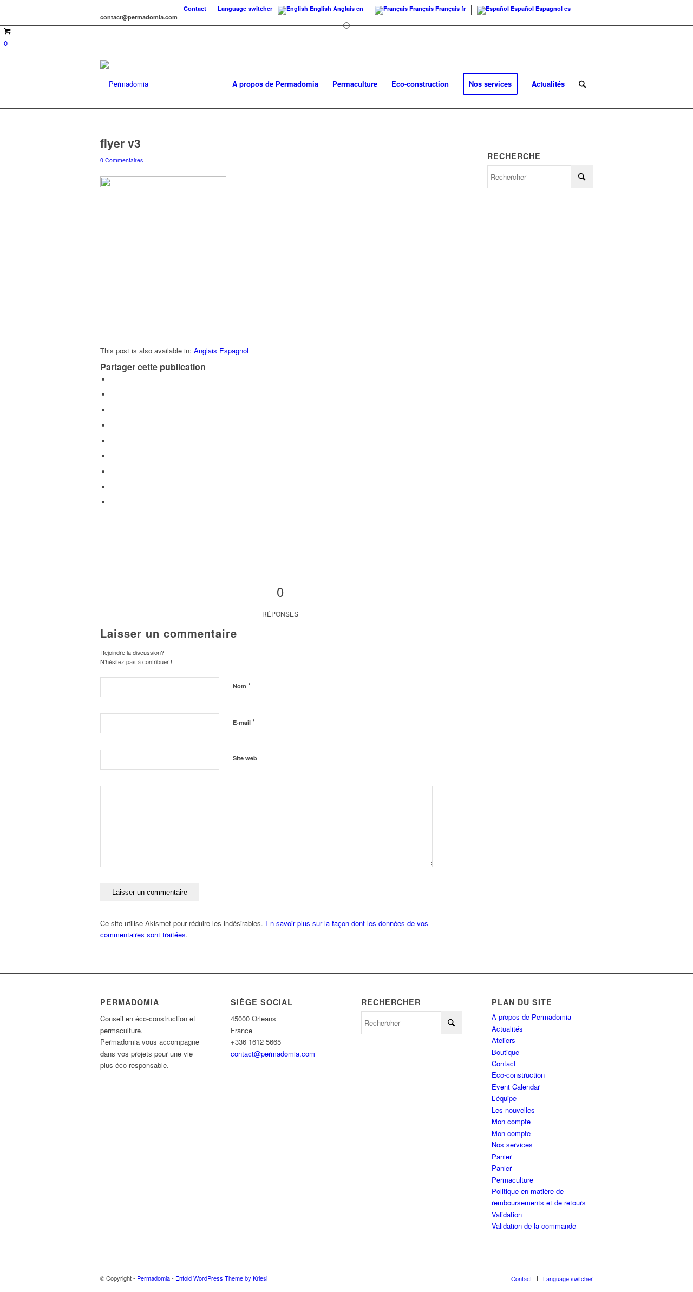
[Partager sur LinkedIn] (113, 441)
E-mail (244, 722)
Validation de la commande (534, 1226)
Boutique (505, 1052)
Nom (242, 685)
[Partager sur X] (113, 394)
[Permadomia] (124, 84)
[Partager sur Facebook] (113, 379)
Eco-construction (518, 1075)
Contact (195, 8)
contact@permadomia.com (273, 1053)
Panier (502, 1156)
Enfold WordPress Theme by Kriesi (221, 1278)
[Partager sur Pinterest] (113, 425)
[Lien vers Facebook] (585, 8)
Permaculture (512, 1180)
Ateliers (503, 1040)
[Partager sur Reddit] (113, 487)
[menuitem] (195, 8)
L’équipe (504, 1098)
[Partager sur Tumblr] (113, 456)
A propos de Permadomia (531, 1017)
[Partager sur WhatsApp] (113, 410)
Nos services (512, 1144)
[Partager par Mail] (113, 502)
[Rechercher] (582, 84)
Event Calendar (516, 1086)
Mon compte (511, 1121)
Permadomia (153, 1278)
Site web (245, 758)
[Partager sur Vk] (113, 472)
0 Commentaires (121, 160)
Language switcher (245, 8)
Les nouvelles (513, 1110)
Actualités (507, 1029)
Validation (507, 1214)
